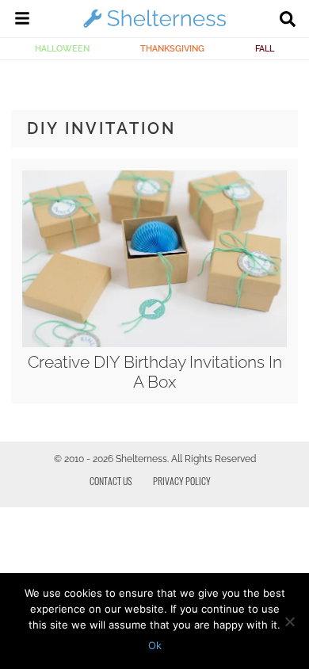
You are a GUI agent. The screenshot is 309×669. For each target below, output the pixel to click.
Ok (155, 645)
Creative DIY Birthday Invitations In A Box (155, 372)
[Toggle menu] (22, 20)
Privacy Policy (182, 480)
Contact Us (111, 480)
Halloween (62, 48)
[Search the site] (288, 21)
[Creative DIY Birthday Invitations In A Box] (154, 343)
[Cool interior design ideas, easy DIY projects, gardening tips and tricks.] (154, 27)
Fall (264, 48)
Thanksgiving (172, 48)
